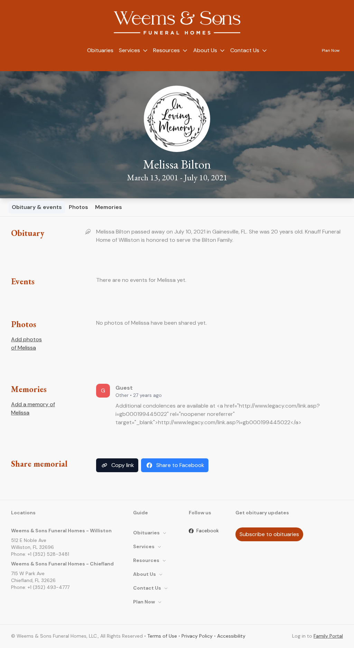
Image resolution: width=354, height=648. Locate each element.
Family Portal (328, 636)
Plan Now (330, 50)
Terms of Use (162, 636)
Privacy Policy (197, 636)
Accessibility (231, 636)
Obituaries (100, 50)
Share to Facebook (180, 465)
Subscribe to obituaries (269, 534)
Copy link (122, 465)
